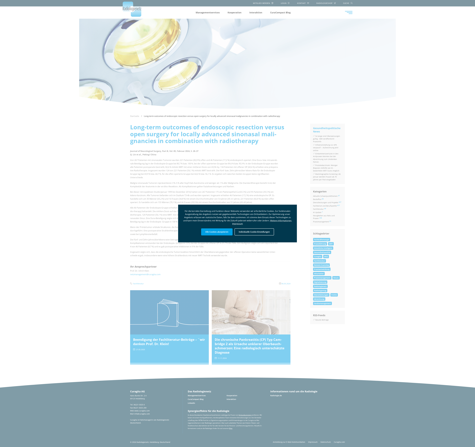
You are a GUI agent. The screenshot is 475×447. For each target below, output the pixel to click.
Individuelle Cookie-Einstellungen (254, 231)
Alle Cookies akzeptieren (216, 231)
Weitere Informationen (280, 220)
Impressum (237, 223)
